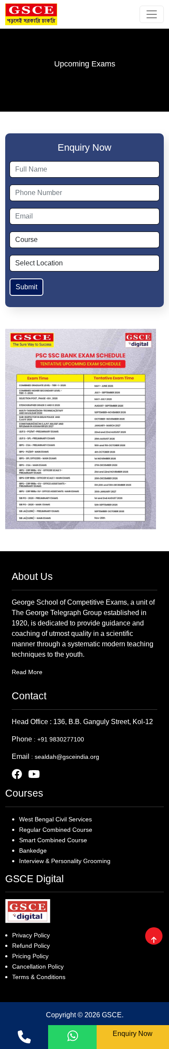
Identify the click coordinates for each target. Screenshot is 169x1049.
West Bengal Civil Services (55, 819)
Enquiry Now (133, 1033)
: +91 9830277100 (59, 739)
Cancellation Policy (38, 966)
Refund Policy (31, 945)
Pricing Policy (30, 956)
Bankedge (33, 850)
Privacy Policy (31, 935)
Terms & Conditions (38, 976)
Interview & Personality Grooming (64, 860)
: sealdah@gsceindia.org (65, 756)
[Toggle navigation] (152, 14)
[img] (153, 939)
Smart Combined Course (53, 840)
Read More (27, 671)
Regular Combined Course (55, 829)
